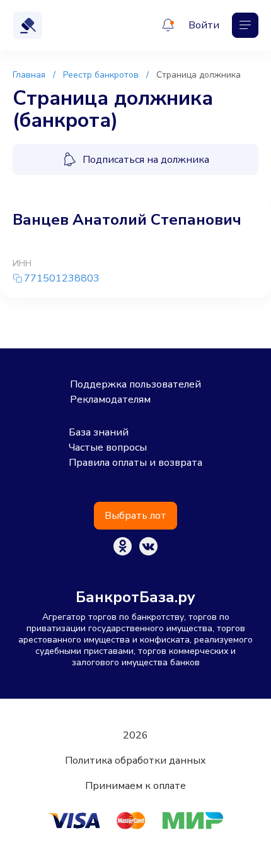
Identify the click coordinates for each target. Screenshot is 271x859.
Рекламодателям (110, 399)
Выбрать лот (135, 516)
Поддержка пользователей (135, 384)
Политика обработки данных (135, 760)
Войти (203, 25)
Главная (29, 75)
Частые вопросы (108, 447)
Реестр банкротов (101, 75)
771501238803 (62, 278)
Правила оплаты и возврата (135, 462)
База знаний (99, 432)
